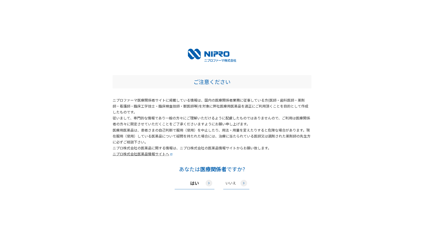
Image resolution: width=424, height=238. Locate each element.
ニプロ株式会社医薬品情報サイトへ (141, 153)
